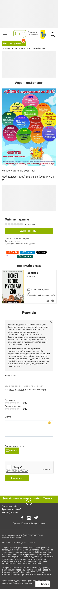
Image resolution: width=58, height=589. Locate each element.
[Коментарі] (52, 300)
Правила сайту (33, 581)
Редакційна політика (22, 583)
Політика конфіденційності (14, 581)
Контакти (25, 523)
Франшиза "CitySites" (11, 509)
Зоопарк (32, 272)
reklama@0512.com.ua (12, 538)
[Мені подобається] (48, 300)
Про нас (16, 523)
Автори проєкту (38, 523)
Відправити (17, 478)
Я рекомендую (30, 231)
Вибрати (13, 450)
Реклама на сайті (10, 506)
